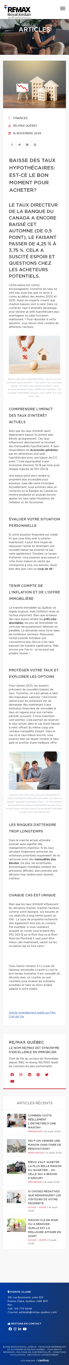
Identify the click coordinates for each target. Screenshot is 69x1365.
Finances (20, 118)
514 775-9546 (23, 1309)
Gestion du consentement (43, 1355)
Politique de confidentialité (33, 1352)
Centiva (42, 1360)
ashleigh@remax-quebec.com (38, 1312)
